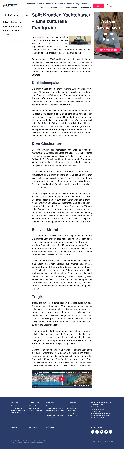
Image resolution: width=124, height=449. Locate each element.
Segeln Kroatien (82, 4)
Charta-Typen (34, 402)
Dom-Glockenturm (13, 26)
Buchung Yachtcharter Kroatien (39, 4)
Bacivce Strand (12, 30)
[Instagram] (92, 432)
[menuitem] (113, 5)
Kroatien (41, 37)
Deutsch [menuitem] (111, 6)
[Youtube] (101, 432)
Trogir (8, 34)
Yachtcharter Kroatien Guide (51, 7)
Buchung (14, 402)
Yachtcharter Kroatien (63, 4)
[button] (27, 15)
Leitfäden (14, 427)
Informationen (71, 7)
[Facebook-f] (97, 432)
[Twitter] (110, 432)
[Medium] (106, 432)
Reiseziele (50, 427)
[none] (113, 5)
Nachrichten (86, 7)
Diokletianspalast (13, 22)
